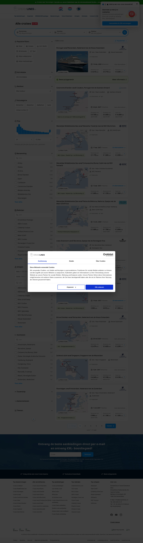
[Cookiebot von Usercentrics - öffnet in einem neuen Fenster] (104, 254)
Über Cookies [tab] (100, 261)
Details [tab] (71, 261)
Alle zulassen (99, 287)
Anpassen (70, 287)
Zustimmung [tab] (42, 261)
